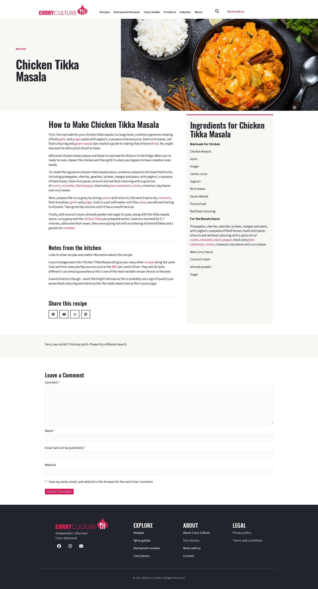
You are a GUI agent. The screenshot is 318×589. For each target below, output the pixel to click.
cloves (136, 186)
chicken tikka (93, 219)
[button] (217, 11)
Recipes (105, 12)
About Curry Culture (196, 532)
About (199, 12)
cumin (56, 186)
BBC (114, 267)
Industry (185, 12)
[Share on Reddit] (85, 314)
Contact (188, 556)
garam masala (83, 143)
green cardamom (119, 186)
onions (106, 198)
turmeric (165, 198)
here (154, 143)
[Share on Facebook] (53, 314)
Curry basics (141, 556)
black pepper (84, 186)
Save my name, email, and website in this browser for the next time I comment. (101, 482)
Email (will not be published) (65, 448)
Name (50, 431)
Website (50, 465)
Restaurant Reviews (127, 12)
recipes (149, 262)
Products (170, 12)
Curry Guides (152, 12)
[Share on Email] (63, 314)
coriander (68, 186)
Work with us (192, 548)
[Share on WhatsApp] (74, 314)
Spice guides (142, 540)
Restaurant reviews (146, 548)
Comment (52, 382)
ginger (77, 139)
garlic (62, 139)
